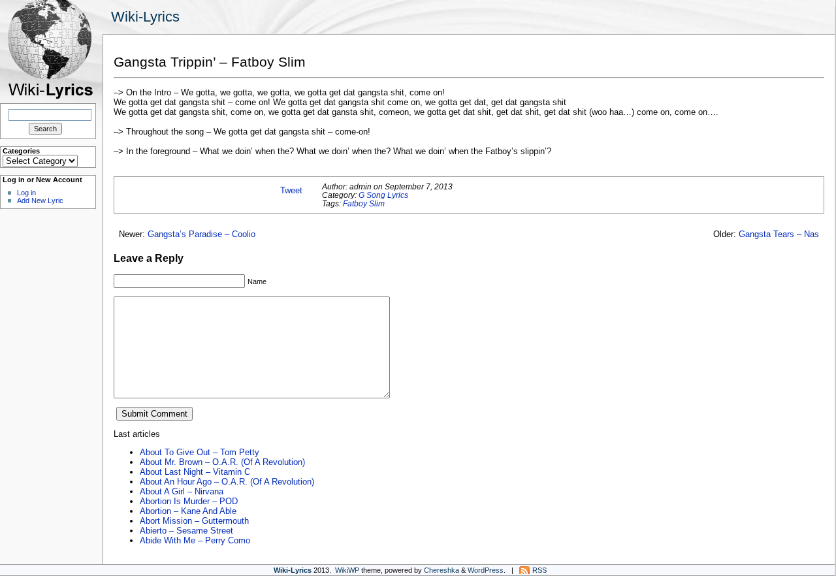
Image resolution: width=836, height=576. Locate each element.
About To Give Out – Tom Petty (199, 452)
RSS (539, 570)
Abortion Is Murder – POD (189, 501)
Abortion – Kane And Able (188, 511)
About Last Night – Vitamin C (195, 472)
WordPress (486, 570)
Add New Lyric (40, 200)
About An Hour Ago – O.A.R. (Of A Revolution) (227, 482)
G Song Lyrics (383, 195)
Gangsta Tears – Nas (779, 234)
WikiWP (347, 570)
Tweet (291, 190)
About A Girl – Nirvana (181, 491)
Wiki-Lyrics (145, 16)
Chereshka (441, 570)
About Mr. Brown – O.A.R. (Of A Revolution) (222, 462)
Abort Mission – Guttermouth (194, 521)
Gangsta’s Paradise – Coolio (201, 234)
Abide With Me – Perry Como (195, 540)
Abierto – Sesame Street (186, 531)
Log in (26, 193)
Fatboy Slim (364, 203)
